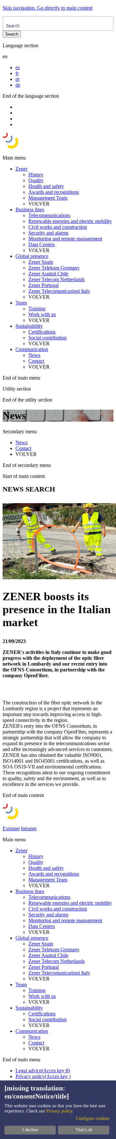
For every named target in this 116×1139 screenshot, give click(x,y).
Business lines (29, 209)
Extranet (11, 828)
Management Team (47, 198)
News (34, 355)
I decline (30, 1129)
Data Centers (41, 244)
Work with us (42, 314)
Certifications (41, 332)
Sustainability (29, 326)
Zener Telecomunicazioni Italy (59, 291)
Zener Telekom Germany (54, 268)
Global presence (31, 256)
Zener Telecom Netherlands (56, 279)
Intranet (28, 828)
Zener (21, 168)
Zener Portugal (43, 285)
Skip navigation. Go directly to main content (47, 8)
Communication (31, 349)
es (17, 67)
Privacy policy (43, 1076)
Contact (36, 361)
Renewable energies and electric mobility (70, 221)
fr (17, 73)
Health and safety (46, 186)
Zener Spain (40, 262)
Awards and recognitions (53, 192)
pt (17, 79)
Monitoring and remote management (65, 238)
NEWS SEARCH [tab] (29, 489)
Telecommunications (49, 215)
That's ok (83, 1129)
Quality (36, 180)
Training (36, 308)
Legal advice (42, 1070)
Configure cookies (92, 1118)
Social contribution (47, 337)
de (17, 85)
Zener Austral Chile (48, 273)
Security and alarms (48, 233)
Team (21, 302)
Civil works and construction (57, 227)
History (36, 174)
